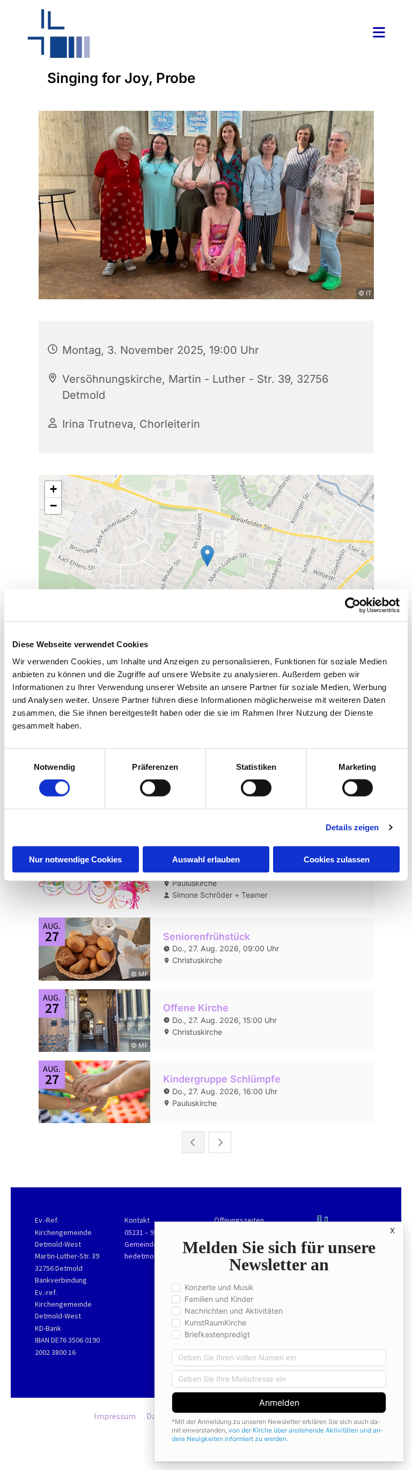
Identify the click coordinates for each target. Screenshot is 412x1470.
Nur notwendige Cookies (75, 858)
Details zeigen (352, 827)
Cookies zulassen (337, 858)
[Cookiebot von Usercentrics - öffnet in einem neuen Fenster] (353, 605)
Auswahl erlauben (206, 858)
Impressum (115, 1416)
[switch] (155, 788)
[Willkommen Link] (81, 33)
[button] (268, 33)
